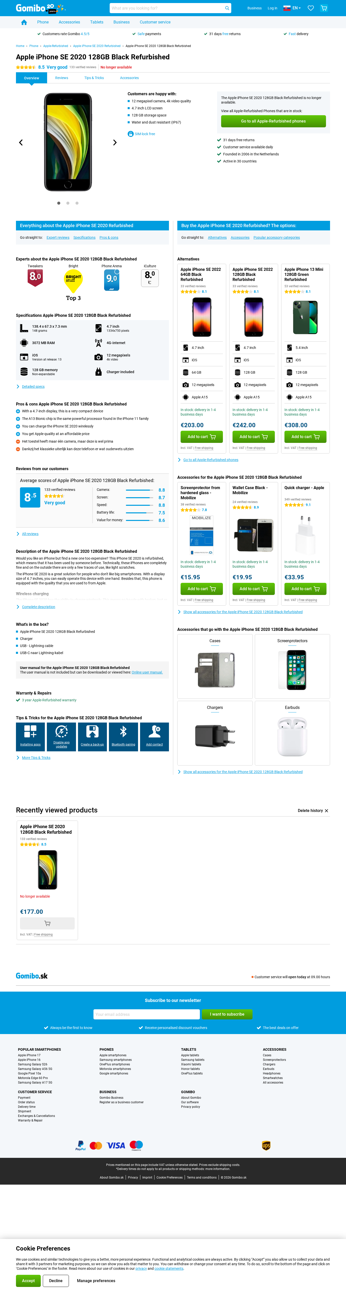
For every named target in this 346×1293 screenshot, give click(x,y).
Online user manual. (147, 672)
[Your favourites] (311, 8)
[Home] (24, 22)
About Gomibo (191, 1097)
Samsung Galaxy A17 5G (35, 1082)
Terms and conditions (202, 1177)
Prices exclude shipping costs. (219, 1165)
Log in (272, 8)
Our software (190, 1102)
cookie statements (169, 1268)
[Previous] (21, 142)
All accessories (273, 1082)
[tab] (58, 203)
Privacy (133, 1177)
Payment (24, 1097)
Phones (107, 1049)
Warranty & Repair (30, 1120)
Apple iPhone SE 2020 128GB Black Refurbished (158, 46)
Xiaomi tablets (191, 1064)
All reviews (30, 534)
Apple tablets (190, 1055)
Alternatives (217, 237)
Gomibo (188, 1092)
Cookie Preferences (170, 1177)
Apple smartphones (113, 1055)
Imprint (147, 1177)
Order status (26, 1102)
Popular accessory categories (277, 237)
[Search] (227, 8)
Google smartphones (114, 1073)
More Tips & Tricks (36, 758)
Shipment (24, 1111)
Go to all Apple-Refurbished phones (210, 460)
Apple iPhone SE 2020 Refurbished (97, 46)
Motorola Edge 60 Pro (33, 1078)
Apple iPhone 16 (29, 1060)
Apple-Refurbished (55, 46)
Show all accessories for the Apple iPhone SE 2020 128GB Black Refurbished (243, 612)
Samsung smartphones (116, 1060)
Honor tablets (190, 1069)
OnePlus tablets (192, 1073)
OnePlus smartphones (115, 1064)
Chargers (269, 1064)
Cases (267, 1055)
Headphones (271, 1073)
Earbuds (268, 1069)
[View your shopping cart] (324, 8)
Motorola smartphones (115, 1069)
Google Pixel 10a (29, 1073)
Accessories (69, 22)
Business (121, 22)
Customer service (155, 22)
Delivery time (26, 1107)
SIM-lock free (145, 134)
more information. (217, 1169)
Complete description (38, 607)
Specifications (84, 237)
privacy (141, 1268)
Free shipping (204, 448)
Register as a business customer (122, 1102)
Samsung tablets (192, 1060)
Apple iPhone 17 (29, 1055)
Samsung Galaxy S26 (32, 1064)
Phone (43, 22)
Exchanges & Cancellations (36, 1116)
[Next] (114, 142)
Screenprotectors (274, 1060)
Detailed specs (33, 387)
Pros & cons (109, 237)
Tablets (96, 22)
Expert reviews (58, 237)
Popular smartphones (39, 1049)
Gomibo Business (111, 1097)
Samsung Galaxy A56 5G (35, 1069)
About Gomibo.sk (112, 1177)
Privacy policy (190, 1107)
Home (20, 46)
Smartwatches (273, 1078)
